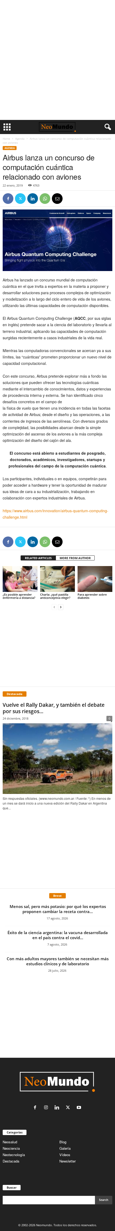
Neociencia (11, 1148)
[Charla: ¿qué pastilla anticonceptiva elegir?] (57, 579)
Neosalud (10, 1141)
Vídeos (64, 1154)
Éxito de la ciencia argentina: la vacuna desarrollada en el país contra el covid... (57, 935)
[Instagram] (47, 1107)
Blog (62, 1141)
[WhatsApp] (45, 198)
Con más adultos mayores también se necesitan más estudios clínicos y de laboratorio (58, 961)
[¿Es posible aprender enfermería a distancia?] (20, 579)
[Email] (57, 198)
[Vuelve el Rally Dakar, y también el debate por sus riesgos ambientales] (57, 758)
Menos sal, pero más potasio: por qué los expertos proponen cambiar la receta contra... (58, 909)
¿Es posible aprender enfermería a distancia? (19, 596)
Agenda (20, 138)
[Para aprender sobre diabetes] (95, 579)
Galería (65, 1148)
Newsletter (67, 1161)
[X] (20, 198)
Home (6, 138)
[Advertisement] (57, 60)
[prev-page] (54, 607)
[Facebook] (8, 198)
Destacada (11, 1161)
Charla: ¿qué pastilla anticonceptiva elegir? (55, 596)
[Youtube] (80, 1107)
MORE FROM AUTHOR (75, 558)
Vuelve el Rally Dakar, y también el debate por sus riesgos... (54, 708)
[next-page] (60, 607)
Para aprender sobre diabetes (92, 596)
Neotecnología (14, 1154)
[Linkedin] (32, 198)
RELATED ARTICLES (38, 558)
